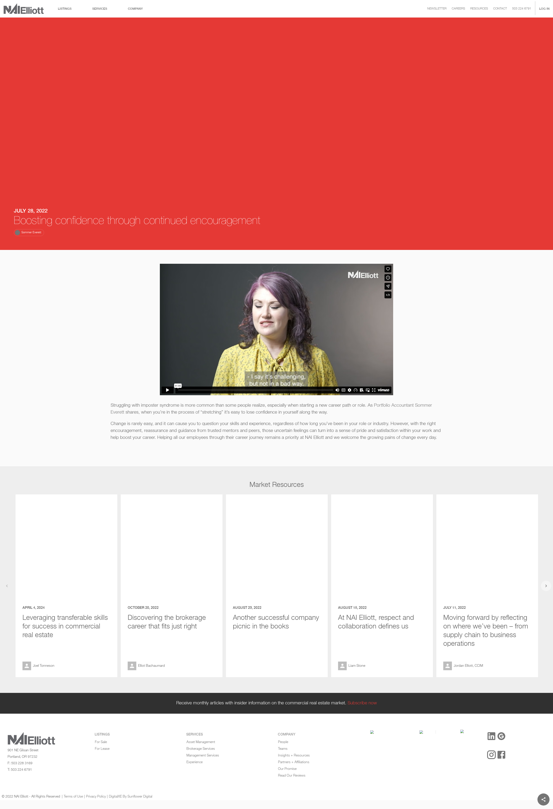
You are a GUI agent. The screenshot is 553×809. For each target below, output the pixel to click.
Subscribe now (362, 703)
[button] (29, 232)
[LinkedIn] (491, 736)
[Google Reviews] (501, 736)
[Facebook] (501, 755)
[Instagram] (491, 755)
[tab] (65, 9)
